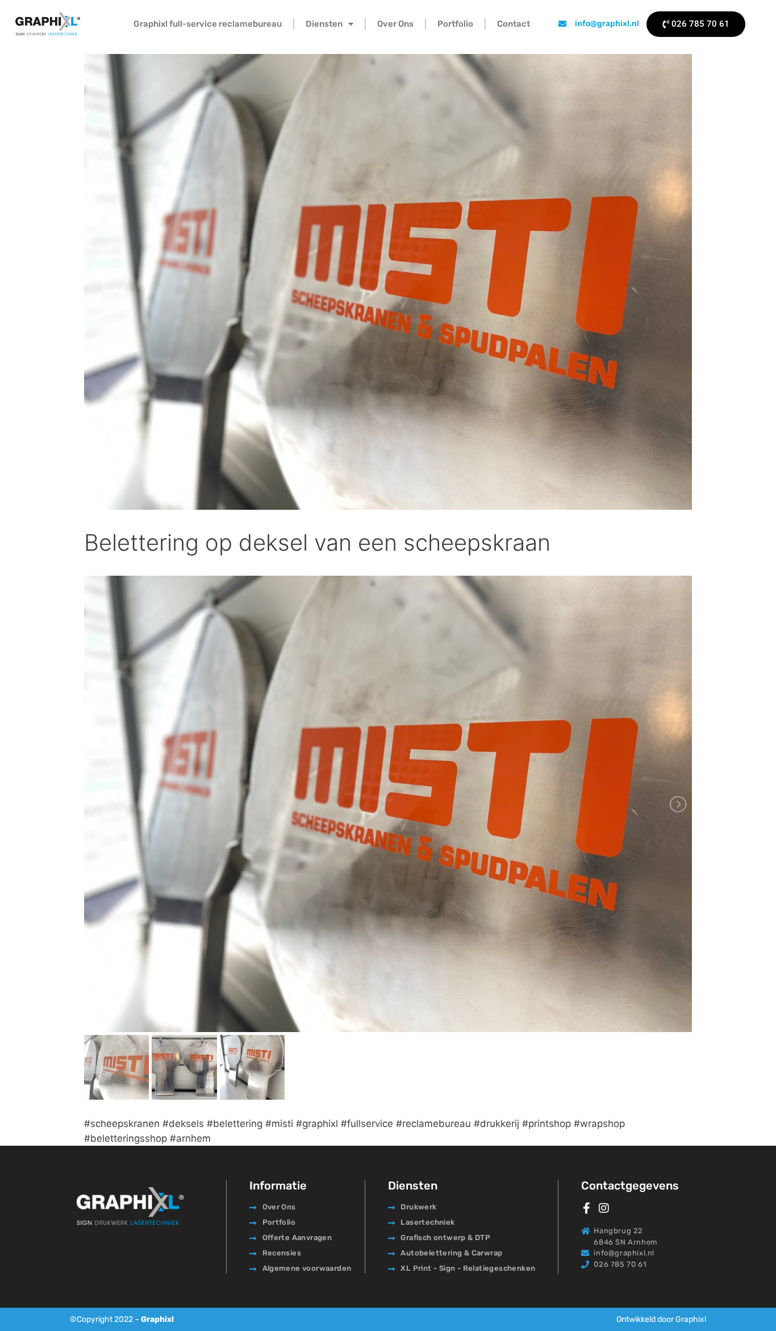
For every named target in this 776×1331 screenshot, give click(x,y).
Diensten (324, 24)
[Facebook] (587, 1208)
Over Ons (395, 24)
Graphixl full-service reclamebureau (207, 24)
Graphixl (157, 1319)
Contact (513, 24)
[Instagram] (604, 1208)
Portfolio (455, 24)
